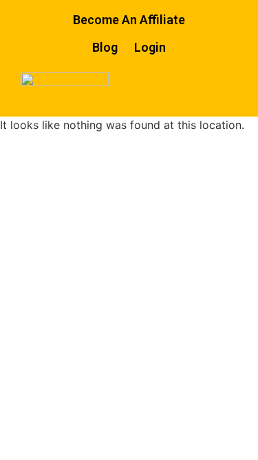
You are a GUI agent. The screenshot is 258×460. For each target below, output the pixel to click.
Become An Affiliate (129, 19)
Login (150, 47)
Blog (105, 47)
